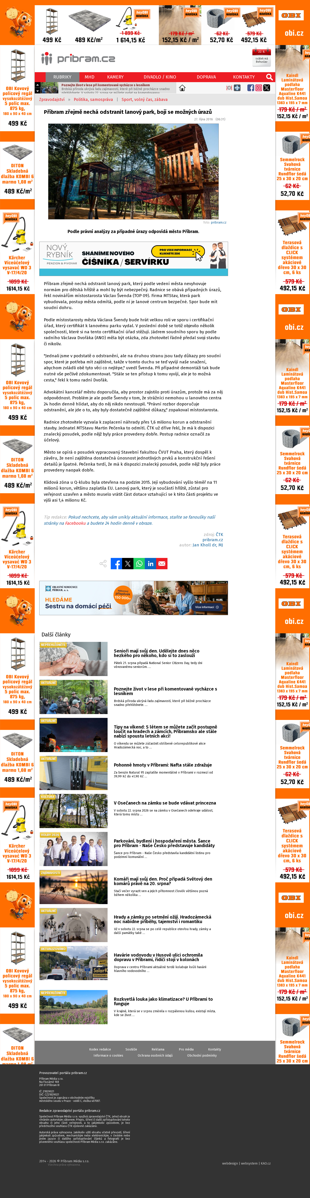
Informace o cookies (108, 1055)
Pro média (186, 1049)
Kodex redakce (100, 1049)
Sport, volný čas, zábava (145, 99)
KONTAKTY (244, 77)
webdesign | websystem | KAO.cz (246, 1163)
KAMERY (115, 77)
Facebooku (75, 523)
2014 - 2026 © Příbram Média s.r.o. (64, 1162)
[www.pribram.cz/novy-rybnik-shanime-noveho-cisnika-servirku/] (133, 259)
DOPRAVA (206, 77)
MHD (89, 77)
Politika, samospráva (93, 99)
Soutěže (131, 1049)
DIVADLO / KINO (160, 77)
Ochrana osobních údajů (155, 1055)
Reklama (158, 1049)
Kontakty (214, 1049)
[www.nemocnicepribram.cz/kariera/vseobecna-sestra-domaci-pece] (133, 598)
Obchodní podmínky (202, 1055)
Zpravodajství (52, 99)
